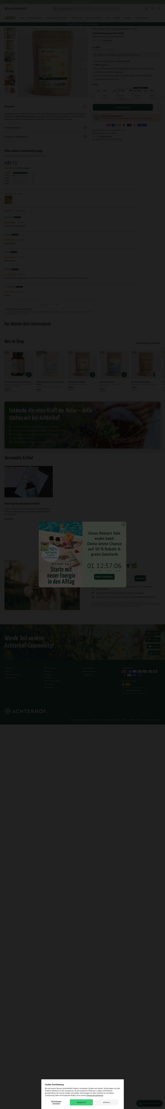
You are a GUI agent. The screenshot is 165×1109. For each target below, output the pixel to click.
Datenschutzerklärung (94, 1095)
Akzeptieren (81, 1102)
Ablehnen (106, 1102)
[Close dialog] (123, 525)
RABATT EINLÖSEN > (104, 576)
